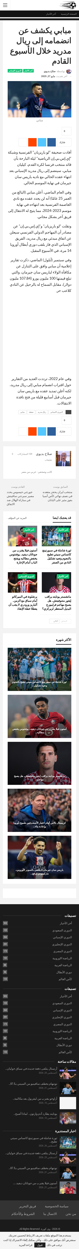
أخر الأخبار (28, 71)
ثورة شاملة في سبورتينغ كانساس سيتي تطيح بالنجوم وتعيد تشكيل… (39, 683)
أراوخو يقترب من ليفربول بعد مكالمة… (35, 1098)
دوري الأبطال (64, 972)
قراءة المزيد (25, 1245)
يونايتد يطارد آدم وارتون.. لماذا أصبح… (35, 1114)
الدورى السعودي (62, 930)
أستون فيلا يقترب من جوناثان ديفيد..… (35, 1183)
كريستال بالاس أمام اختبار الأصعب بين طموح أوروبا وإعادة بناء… (39, 824)
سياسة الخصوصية (57, 1206)
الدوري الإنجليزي (62, 944)
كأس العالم (65, 979)
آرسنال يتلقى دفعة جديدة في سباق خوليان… (31, 1068)
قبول (40, 1245)
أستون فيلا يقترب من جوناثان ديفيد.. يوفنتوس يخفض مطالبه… (39, 730)
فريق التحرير (27, 1206)
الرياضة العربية (63, 965)
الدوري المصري (62, 951)
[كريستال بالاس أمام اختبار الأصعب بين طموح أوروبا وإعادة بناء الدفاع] (39, 810)
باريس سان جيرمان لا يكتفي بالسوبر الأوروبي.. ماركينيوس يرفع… (39, 871)
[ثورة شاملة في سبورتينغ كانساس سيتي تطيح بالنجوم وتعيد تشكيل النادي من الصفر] (56, 536)
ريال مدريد (42, 412)
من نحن (71, 1214)
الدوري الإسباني (15, 71)
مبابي (22, 412)
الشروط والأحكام (23, 1214)
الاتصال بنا (50, 1214)
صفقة (31, 412)
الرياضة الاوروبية (62, 958)
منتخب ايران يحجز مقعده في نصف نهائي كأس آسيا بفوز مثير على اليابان (57, 496)
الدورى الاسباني (56, 412)
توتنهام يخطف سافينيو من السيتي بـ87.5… (33, 1083)
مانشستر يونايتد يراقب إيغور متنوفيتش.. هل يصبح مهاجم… (39, 777)
